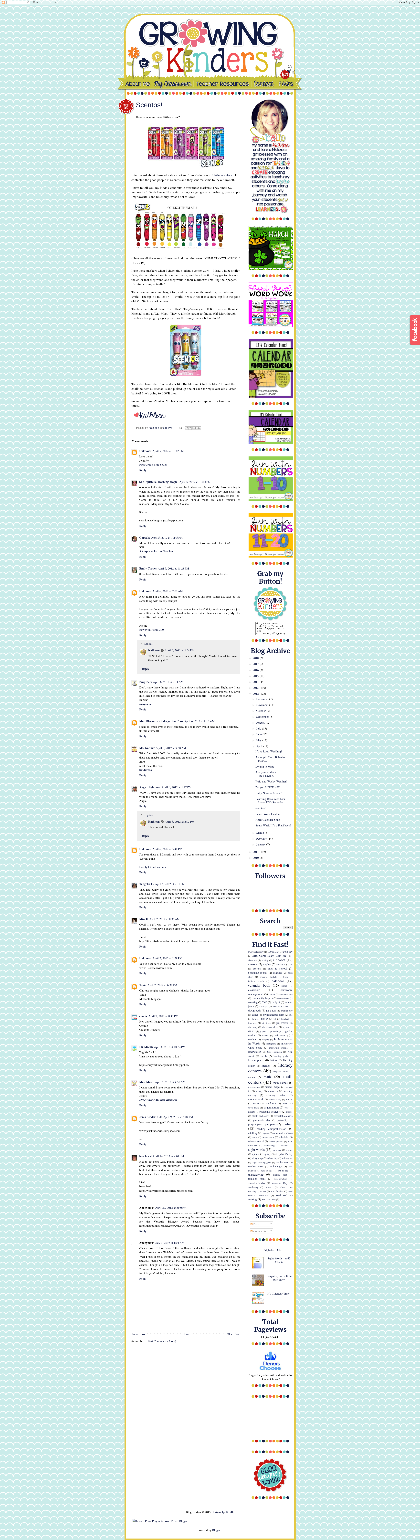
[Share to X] (193, 428)
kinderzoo (145, 770)
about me (252, 960)
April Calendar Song (267, 820)
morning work (256, 1099)
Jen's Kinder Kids (150, 1117)
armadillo (280, 964)
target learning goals (261, 1162)
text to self (266, 1170)
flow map (252, 1022)
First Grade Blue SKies (153, 464)
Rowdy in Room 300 (151, 630)
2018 (256, 658)
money (259, 1091)
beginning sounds (257, 972)
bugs (285, 976)
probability (282, 1120)
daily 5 (276, 1002)
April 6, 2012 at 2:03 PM (179, 821)
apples (267, 964)
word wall (264, 1195)
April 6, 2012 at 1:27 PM (176, 787)
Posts (256, 1224)
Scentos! (260, 808)
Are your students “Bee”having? (265, 774)
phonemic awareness (270, 1111)
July (259, 728)
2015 (256, 676)
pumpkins (271, 1124)
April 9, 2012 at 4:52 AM (170, 1082)
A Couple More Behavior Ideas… (270, 759)
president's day (261, 1120)
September (263, 716)
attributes (257, 968)
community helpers (262, 998)
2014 (256, 682)
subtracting (272, 1158)
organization (271, 1107)
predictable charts (283, 1116)
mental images (273, 1087)
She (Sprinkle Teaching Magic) (158, 482)
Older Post (233, 1334)
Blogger (216, 1530)
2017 (256, 664)
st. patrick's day (283, 1154)
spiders (255, 1154)
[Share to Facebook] (196, 428)
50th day (287, 951)
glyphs (286, 1027)
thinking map (280, 1174)
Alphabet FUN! (273, 1250)
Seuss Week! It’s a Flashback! (273, 825)
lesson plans (256, 1060)
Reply (142, 470)
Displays (263, 1006)
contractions (283, 998)
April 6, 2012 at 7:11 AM (168, 682)
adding (265, 960)
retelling (252, 1133)
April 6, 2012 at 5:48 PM (167, 849)
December (262, 699)
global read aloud (270, 1027)
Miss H (143, 919)
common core (286, 994)
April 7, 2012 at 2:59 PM (167, 958)
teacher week (255, 1166)
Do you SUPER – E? (267, 787)
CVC (264, 1002)
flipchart (285, 1018)
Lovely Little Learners (152, 867)
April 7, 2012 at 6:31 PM (162, 985)
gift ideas (266, 1022)
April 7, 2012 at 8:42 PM (163, 1016)
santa (254, 1137)
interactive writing (278, 1047)
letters (273, 1060)
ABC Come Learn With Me (269, 956)
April (259, 746)
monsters (273, 1091)
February (262, 838)
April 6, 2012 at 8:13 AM (199, 721)
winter (263, 1191)
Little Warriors (222, 175)
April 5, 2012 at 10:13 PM (195, 482)
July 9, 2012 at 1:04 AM (169, 1243)
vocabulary (253, 1187)
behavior (277, 972)
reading (287, 1124)
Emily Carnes (148, 568)
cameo (284, 985)
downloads (254, 1010)
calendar (278, 980)
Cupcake (144, 537)
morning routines (276, 1095)
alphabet (279, 959)
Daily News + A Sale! (268, 793)
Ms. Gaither (147, 748)
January (261, 844)
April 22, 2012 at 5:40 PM (171, 1208)
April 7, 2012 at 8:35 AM (164, 919)
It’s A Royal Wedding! (268, 751)
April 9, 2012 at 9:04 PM (178, 1117)
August (260, 722)
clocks (272, 994)
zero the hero (268, 1199)
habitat (265, 1035)
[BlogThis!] (190, 428)
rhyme (265, 1133)
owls (286, 1107)
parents (251, 1111)
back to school (277, 968)
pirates (289, 1111)
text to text (283, 1170)
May (259, 740)
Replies (148, 643)
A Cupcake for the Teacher (156, 551)
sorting (289, 1149)
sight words (256, 1149)
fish (274, 1018)
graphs (263, 1031)
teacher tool (282, 1162)
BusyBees (145, 704)
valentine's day (256, 1183)
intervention (254, 1052)
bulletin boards (256, 981)
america (253, 964)
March (260, 832)
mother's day (275, 1099)
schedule (283, 1137)
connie (143, 1016)
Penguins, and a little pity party (279, 1277)
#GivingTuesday (255, 951)
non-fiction (270, 1103)
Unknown (145, 451)
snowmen (277, 1149)
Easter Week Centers (267, 814)
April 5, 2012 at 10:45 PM (167, 537)
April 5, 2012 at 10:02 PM (168, 451)
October (261, 711)
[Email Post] (180, 427)
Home (186, 1334)
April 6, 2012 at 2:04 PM (179, 650)
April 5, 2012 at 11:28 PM (173, 568)
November (262, 705)
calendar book (259, 985)
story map (257, 1158)
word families (277, 1191)
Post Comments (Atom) (162, 1341)
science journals (276, 1141)
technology (276, 1166)
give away (253, 1027)
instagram (271, 1043)
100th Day (273, 951)
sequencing (269, 1145)
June (259, 734)
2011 (256, 852)
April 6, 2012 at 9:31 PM (170, 884)
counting (253, 1002)
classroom (254, 990)
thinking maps (257, 1179)
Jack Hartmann (274, 1051)
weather (269, 1187)
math (267, 1076)
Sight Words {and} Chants (279, 1260)
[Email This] (187, 428)
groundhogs (275, 1031)
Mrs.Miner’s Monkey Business (158, 1100)
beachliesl (145, 1156)
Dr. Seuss (271, 1010)
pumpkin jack (254, 1124)
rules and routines (283, 1133)
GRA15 (251, 1031)
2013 (256, 688)
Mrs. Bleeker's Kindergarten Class (161, 721)
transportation (280, 1178)
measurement (254, 1086)
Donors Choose (280, 1006)
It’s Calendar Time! (279, 1293)
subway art (287, 1158)
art (291, 964)
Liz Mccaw (146, 1047)
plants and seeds (260, 1116)
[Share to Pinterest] (199, 428)
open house (253, 1107)
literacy (266, 1065)
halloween (280, 1035)
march (251, 1077)
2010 (256, 858)
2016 (256, 670)
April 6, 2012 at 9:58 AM (171, 748)
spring (267, 1154)
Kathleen (154, 650)
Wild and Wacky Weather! (271, 781)
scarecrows (268, 1137)
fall (291, 1014)
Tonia (142, 985)
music (289, 1099)
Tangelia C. (146, 884)
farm (254, 1018)
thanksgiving (255, 1174)
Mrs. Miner (146, 1082)
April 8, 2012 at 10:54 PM (169, 1047)
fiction (264, 1019)
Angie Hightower (150, 787)
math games (280, 1083)
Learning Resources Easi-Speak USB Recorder (270, 800)
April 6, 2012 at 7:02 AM (167, 591)
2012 (256, 694)
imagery (265, 1039)
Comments (259, 1231)
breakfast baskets (268, 976)
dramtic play (287, 1010)
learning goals (280, 1056)
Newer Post (139, 1334)
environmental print (273, 1014)
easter (255, 1014)
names (255, 1103)
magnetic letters (280, 1071)
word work (281, 1195)
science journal (256, 1141)
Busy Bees (145, 682)
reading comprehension (271, 1129)
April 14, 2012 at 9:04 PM (168, 1156)
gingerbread (282, 1023)
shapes (284, 1145)
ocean (285, 1103)
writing (252, 1199)
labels (264, 1056)
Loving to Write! (265, 766)
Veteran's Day (280, 1183)
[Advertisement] (270, 1419)
